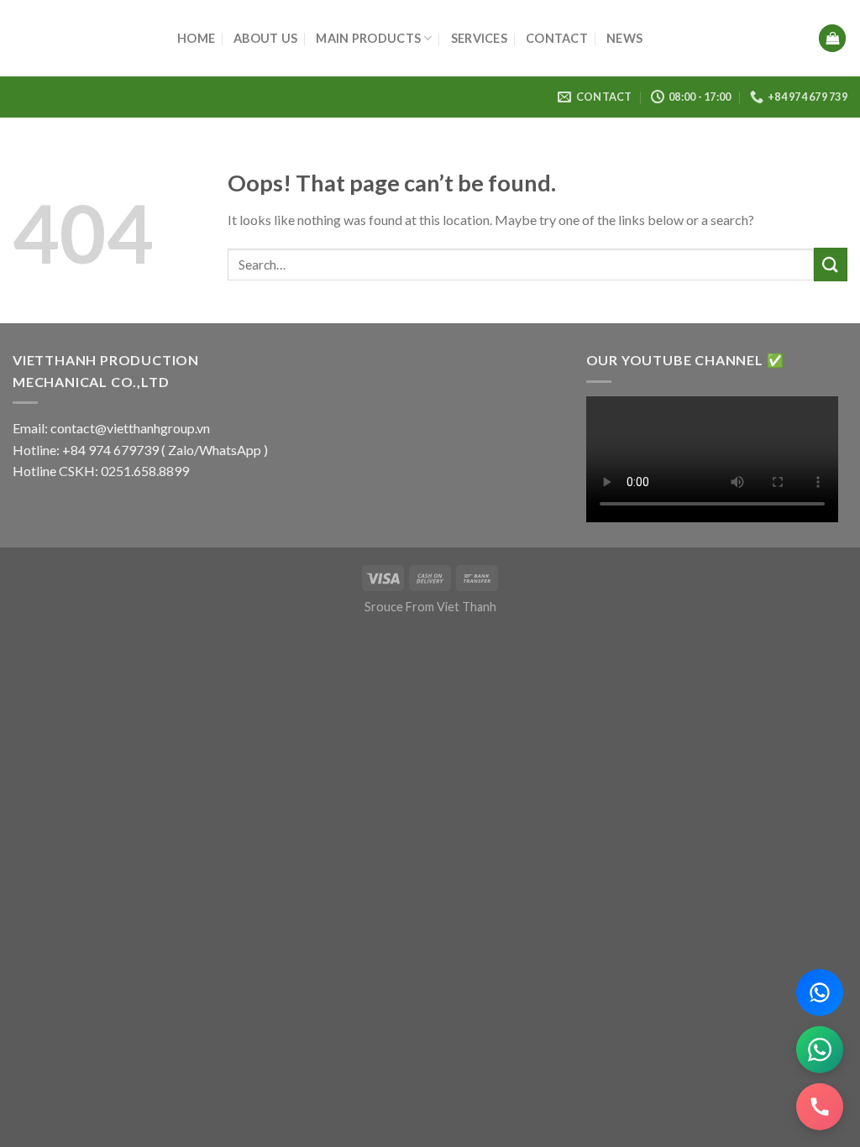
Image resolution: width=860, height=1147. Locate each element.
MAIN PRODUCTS (368, 38)
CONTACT (557, 38)
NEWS (624, 38)
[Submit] (830, 264)
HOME (196, 38)
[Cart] (832, 38)
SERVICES (479, 38)
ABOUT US (265, 38)
